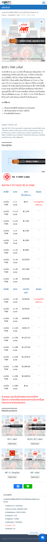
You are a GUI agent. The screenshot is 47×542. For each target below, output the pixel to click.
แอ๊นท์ (14, 137)
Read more (12, 443)
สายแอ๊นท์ (28, 133)
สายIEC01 (25, 130)
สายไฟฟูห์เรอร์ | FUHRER (12, 518)
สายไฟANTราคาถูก (11, 135)
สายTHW (40, 130)
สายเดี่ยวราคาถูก (20, 133)
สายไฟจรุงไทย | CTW (11, 515)
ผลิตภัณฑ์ (6, 7)
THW (12, 128)
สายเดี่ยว (13, 133)
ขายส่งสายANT (18, 128)
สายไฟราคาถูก (34, 135)
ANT (6, 128)
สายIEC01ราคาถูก (33, 130)
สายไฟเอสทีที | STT (10, 528)
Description (7, 145)
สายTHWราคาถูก (6, 133)
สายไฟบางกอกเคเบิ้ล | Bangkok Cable (16, 509)
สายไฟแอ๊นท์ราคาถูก (7, 137)
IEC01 (9, 128)
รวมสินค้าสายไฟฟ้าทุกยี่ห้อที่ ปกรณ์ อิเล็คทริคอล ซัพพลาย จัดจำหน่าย (20, 13)
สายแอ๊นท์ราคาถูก (35, 133)
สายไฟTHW (27, 135)
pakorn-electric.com (22, 538)
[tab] (7, 144)
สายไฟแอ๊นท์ (42, 135)
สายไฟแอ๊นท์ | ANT (14, 15)
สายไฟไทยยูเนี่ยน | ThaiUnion (13, 522)
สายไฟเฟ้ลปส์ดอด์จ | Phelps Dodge (15, 512)
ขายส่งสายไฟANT (36, 128)
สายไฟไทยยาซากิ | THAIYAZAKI (13, 505)
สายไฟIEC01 (19, 135)
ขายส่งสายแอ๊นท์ (27, 128)
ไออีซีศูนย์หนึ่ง (19, 137)
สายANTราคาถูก (18, 130)
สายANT (11, 130)
